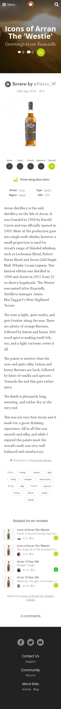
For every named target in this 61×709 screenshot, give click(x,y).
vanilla (30, 499)
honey (23, 472)
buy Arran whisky (40, 460)
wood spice (45, 479)
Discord (30, 675)
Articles (26, 689)
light (49, 472)
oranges (28, 479)
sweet (44, 492)
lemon (37, 472)
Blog (36, 689)
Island (22, 195)
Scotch (47, 190)
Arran (22, 190)
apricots (47, 486)
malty (13, 479)
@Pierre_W (45, 84)
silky (22, 486)
